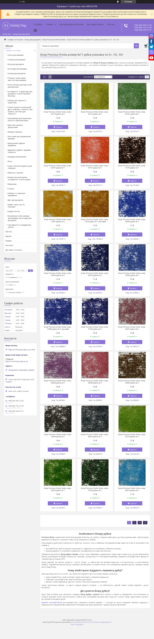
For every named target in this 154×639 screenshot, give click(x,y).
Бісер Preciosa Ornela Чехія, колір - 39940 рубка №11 (58, 435)
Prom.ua (89, 620)
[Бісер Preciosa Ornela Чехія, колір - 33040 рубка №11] (58, 257)
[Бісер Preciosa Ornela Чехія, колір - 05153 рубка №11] (95, 96)
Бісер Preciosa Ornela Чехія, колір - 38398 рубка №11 (95, 382)
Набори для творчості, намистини (17, 101)
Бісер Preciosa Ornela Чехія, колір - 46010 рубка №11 (95, 435)
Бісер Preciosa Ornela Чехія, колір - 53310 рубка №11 (132, 435)
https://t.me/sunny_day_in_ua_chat (21, 350)
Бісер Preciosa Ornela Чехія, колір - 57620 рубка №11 (95, 489)
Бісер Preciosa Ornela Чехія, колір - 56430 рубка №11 (58, 489)
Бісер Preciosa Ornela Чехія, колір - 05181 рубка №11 (58, 167)
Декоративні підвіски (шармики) (16, 144)
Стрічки (11, 189)
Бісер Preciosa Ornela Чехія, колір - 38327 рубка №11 (132, 328)
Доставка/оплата (95, 24)
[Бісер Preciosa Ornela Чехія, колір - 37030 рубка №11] (132, 257)
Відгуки (8, 236)
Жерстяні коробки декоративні (15, 126)
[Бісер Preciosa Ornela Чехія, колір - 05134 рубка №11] (58, 96)
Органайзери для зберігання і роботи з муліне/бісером (20, 119)
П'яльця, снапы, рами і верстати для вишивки (17, 79)
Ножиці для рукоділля (17, 73)
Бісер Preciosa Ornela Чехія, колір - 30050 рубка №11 (132, 220)
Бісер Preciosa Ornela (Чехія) (53, 40)
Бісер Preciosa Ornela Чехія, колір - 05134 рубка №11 (58, 113)
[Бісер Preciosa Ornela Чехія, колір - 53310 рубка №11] (132, 419)
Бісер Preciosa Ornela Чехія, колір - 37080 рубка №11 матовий (58, 328)
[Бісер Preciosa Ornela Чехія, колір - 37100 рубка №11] (95, 311)
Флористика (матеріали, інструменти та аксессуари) (19, 178)
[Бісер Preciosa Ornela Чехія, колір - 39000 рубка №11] (132, 365)
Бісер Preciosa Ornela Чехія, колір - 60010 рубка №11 (132, 489)
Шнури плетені (14, 211)
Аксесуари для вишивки (17, 69)
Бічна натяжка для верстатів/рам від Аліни (20, 86)
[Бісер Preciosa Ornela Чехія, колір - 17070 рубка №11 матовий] (95, 204)
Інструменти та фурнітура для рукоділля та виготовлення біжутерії (20, 93)
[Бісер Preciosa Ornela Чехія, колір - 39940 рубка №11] (58, 419)
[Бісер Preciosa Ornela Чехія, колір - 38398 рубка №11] (95, 365)
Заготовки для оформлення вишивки (19, 137)
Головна (38, 24)
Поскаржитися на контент (81, 622)
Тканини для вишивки (16, 59)
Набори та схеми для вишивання (16, 194)
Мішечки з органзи (15, 173)
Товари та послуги (15, 40)
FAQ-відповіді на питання (71, 24)
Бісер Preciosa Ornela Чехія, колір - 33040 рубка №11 (58, 274)
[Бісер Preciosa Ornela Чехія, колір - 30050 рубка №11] (132, 204)
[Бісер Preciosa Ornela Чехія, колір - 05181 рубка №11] (58, 150)
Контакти (9, 245)
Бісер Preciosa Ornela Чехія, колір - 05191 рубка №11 (95, 167)
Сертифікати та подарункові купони (19, 226)
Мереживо (12, 184)
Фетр (10, 161)
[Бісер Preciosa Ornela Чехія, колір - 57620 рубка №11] (95, 472)
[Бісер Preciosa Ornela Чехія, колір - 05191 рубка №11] (95, 150)
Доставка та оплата (13, 250)
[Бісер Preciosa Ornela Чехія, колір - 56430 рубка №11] (58, 472)
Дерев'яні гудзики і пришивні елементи (19, 151)
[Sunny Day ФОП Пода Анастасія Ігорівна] (14, 25)
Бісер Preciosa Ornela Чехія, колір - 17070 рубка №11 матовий (95, 220)
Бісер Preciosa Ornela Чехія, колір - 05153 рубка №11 (95, 113)
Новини (8, 241)
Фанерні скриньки (15, 132)
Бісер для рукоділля (33, 40)
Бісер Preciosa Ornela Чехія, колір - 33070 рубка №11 (95, 274)
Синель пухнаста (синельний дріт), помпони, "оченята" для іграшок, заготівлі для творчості (20, 110)
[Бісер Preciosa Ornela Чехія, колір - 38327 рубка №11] (132, 311)
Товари (49, 24)
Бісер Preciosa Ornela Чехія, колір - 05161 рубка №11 (132, 113)
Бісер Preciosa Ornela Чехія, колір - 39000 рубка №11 (132, 382)
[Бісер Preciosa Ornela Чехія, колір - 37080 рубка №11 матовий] (58, 311)
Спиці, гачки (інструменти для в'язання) (20, 167)
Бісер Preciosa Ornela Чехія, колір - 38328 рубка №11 (58, 382)
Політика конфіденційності (102, 622)
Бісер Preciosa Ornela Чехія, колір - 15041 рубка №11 (58, 220)
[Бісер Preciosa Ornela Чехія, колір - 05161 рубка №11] (132, 96)
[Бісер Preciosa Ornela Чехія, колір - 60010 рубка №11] (132, 472)
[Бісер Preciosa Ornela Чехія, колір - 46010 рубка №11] (95, 419)
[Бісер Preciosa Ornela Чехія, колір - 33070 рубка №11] (95, 257)
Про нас (111, 24)
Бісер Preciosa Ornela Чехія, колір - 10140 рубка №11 (132, 167)
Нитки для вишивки (16, 55)
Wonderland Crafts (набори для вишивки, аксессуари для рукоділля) (20, 218)
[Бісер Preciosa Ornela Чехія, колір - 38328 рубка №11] (58, 365)
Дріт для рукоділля (15, 200)
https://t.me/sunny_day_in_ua (16, 361)
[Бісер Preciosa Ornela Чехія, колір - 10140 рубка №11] (132, 150)
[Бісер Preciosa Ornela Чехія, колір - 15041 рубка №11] (58, 204)
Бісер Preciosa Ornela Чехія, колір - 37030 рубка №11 (132, 274)
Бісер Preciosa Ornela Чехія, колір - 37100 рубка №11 (95, 328)
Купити (59, 127)
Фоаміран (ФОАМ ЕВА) (17, 157)
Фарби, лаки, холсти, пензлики (16, 205)
